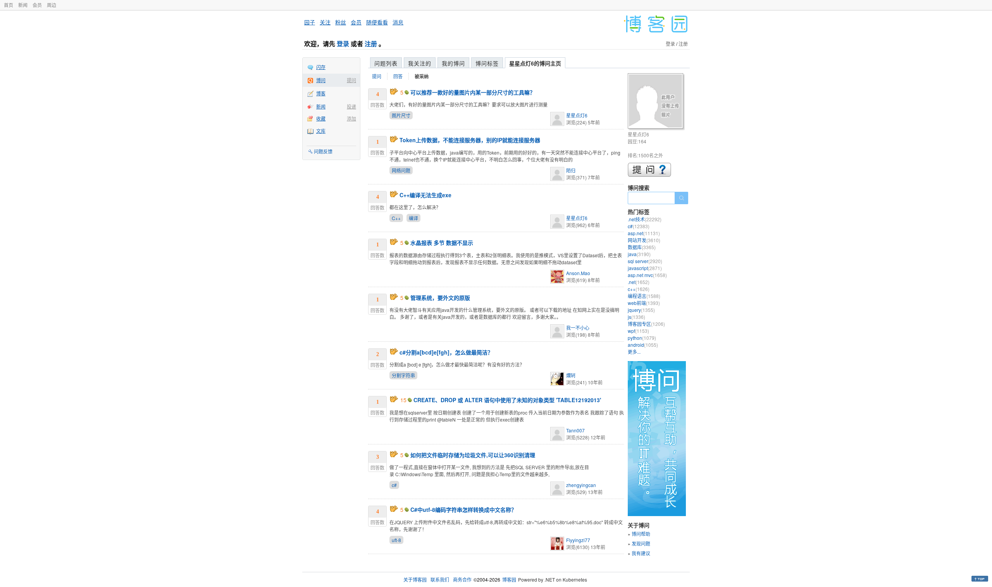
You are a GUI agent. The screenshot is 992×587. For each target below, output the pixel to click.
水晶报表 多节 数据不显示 (441, 242)
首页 (8, 5)
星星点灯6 (576, 115)
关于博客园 (415, 579)
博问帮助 (641, 533)
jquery (641, 309)
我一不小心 (577, 327)
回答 (398, 76)
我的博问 (453, 63)
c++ (638, 289)
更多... (634, 351)
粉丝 (340, 22)
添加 (351, 118)
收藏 (321, 118)
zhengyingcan (581, 485)
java (639, 254)
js (636, 316)
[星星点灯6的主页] (656, 102)
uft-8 (396, 540)
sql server (645, 261)
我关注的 (419, 63)
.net (638, 282)
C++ (396, 218)
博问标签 (487, 63)
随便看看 (377, 22)
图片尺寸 (401, 115)
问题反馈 (323, 151)
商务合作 (462, 579)
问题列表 (386, 63)
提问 (351, 80)
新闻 (23, 5)
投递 (351, 106)
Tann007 (575, 430)
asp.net (644, 233)
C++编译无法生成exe (425, 195)
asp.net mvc (647, 275)
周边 (51, 5)
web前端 (644, 303)
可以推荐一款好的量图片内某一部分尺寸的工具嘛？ (472, 92)
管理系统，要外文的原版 (440, 297)
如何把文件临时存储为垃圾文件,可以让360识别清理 (472, 455)
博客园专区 (646, 323)
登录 (343, 43)
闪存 (321, 67)
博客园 (509, 579)
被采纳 (422, 76)
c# (394, 485)
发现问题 (641, 543)
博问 (321, 80)
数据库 (642, 247)
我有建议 (641, 553)
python (642, 337)
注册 (371, 43)
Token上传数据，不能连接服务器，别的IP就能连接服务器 (470, 140)
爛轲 (570, 375)
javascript (645, 268)
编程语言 (644, 296)
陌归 (570, 170)
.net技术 (644, 219)
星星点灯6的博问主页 (535, 63)
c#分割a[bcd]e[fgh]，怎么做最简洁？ (446, 352)
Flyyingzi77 (578, 540)
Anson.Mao (578, 273)
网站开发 (644, 240)
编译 (413, 218)
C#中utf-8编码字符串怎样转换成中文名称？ (463, 509)
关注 (325, 22)
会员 (37, 5)
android (643, 344)
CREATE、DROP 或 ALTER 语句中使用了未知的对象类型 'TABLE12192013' (507, 400)
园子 (309, 22)
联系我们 (440, 579)
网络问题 (401, 170)
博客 (321, 93)
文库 (321, 130)
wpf (638, 330)
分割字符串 (403, 375)
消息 (398, 22)
